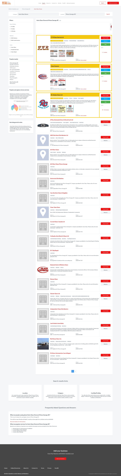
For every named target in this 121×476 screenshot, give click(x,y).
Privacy (49, 468)
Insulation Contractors (15, 71)
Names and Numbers (23, 473)
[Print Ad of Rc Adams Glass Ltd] (53, 108)
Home (40, 3)
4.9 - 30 (105, 109)
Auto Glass (13, 47)
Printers (11, 79)
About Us (48, 3)
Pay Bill (63, 3)
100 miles (13, 31)
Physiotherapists (13, 77)
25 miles (13, 26)
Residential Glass (15, 49)
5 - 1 (104, 52)
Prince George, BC (26, 9)
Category (15, 14)
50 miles (13, 28)
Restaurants (12, 83)
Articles (59, 3)
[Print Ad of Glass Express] (53, 82)
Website (105, 41)
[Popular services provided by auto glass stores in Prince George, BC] (21, 106)
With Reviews (14, 38)
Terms (42, 468)
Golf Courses (13, 67)
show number (83, 60)
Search (43, 3)
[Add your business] (60, 457)
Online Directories (15, 468)
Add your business (71, 3)
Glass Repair (14, 51)
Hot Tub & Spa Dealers (15, 69)
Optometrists (13, 72)
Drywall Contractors (14, 64)
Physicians (12, 76)
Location (62, 14)
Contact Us (54, 3)
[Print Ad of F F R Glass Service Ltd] (53, 53)
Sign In (102, 3)
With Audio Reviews (15, 40)
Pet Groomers (13, 74)
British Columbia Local (13, 9)
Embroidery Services (14, 66)
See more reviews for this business (17, 421)
